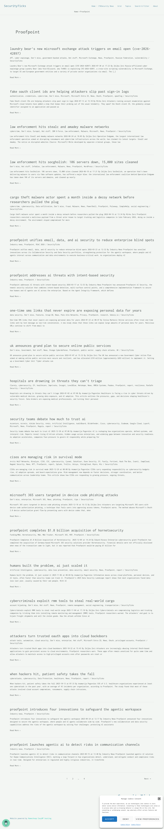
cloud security (41, 640)
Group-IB (49, 315)
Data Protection (45, 678)
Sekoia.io (114, 315)
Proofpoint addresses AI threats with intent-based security (62, 275)
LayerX (146, 423)
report (130, 385)
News (100, 58)
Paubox (111, 385)
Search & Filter (142, 6)
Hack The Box (125, 461)
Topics (128, 6)
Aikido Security (36, 423)
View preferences (147, 819)
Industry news (16, 244)
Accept (109, 819)
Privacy (83, 315)
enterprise (26, 499)
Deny (126, 819)
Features (40, 315)
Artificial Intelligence (63, 423)
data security (16, 315)
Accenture (14, 423)
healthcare (41, 385)
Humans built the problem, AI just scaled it (48, 565)
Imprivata (52, 385)
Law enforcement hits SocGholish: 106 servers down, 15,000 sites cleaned (74, 162)
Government (26, 350)
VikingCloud (85, 464)
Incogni (62, 385)
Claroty (13, 385)
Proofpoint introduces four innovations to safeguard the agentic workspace (75, 709)
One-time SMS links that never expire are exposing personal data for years (75, 310)
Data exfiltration (44, 206)
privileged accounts (125, 640)
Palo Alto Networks (69, 315)
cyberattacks (15, 678)
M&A (39, 535)
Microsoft (65, 96)
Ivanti (136, 461)
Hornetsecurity (29, 535)
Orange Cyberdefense (58, 350)
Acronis (24, 423)
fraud (68, 206)
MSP (71, 535)
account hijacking (18, 605)
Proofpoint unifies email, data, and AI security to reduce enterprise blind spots (82, 240)
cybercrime (42, 96)
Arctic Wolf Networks (19, 461)
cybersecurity (27, 206)
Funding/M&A (15, 535)
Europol (36, 131)
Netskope (82, 385)
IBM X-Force (57, 131)
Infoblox (36, 166)
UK (117, 350)
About (155, 6)
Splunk (59, 464)
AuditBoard (81, 423)
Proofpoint (109, 58)
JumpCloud (145, 461)
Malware (84, 131)
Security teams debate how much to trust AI (48, 419)
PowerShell (91, 206)
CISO (43, 461)
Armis (48, 423)
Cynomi (68, 461)
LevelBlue (72, 385)
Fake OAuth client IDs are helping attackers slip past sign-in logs (69, 91)
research (104, 315)
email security (90, 570)
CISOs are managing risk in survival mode (46, 457)
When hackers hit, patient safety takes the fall (52, 674)
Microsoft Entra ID (80, 96)
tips (76, 499)
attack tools (15, 640)
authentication (16, 96)
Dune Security (90, 461)
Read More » (15, 77)
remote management (76, 605)
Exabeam (124, 423)
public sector (87, 350)
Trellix (67, 464)
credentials (30, 96)
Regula (41, 426)
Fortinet (114, 461)
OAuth (98, 96)
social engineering (139, 206)
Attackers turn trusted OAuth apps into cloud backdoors (58, 636)
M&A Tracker (48, 535)
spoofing (118, 96)
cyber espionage (22, 58)
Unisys (75, 464)
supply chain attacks (105, 350)
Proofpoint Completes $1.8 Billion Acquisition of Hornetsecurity (67, 530)
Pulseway (114, 206)
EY (34, 385)
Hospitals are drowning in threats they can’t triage (56, 381)
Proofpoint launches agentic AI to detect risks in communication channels (75, 744)
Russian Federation (124, 58)
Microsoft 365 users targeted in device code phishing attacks (64, 495)
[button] (159, 799)
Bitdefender (93, 423)
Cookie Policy (125, 824)
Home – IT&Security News (103, 6)
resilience (139, 385)
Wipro (95, 464)
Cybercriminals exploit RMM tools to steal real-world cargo (62, 601)
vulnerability (141, 58)
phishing (57, 499)
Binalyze (35, 461)
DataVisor (77, 461)
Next (147, 779)
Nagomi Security (17, 464)
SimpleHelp (124, 206)
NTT (33, 464)
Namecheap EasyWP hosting (39, 818)
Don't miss (36, 58)
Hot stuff (73, 58)
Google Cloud (136, 423)
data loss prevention (58, 570)
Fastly (105, 461)
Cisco (102, 423)
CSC (47, 461)
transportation (111, 605)
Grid (119, 6)
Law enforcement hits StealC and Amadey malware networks (59, 127)
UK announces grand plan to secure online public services (60, 346)
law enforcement (72, 131)
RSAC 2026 (40, 244)
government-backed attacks (55, 58)
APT (11, 58)
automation (28, 640)
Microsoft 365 (39, 499)
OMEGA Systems (100, 385)
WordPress (88, 166)
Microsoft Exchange (87, 58)
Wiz (100, 464)
